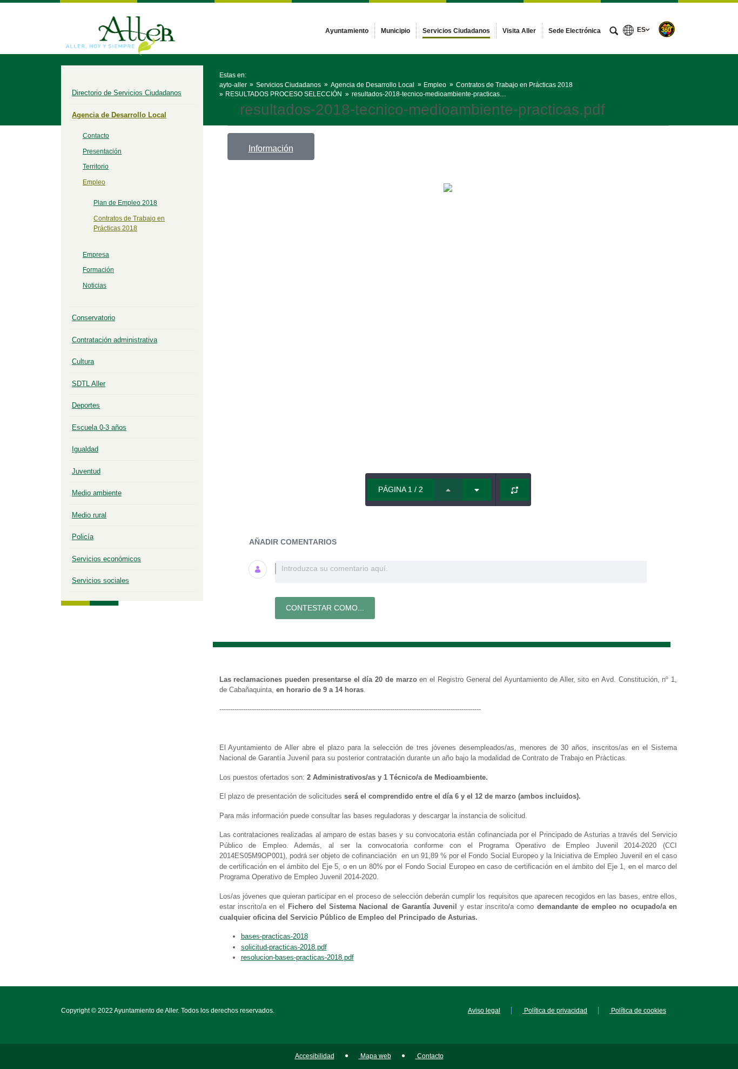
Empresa (96, 254)
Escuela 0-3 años (99, 427)
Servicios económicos (106, 559)
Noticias (94, 285)
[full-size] (514, 490)
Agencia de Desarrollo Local (119, 115)
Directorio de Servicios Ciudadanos (127, 93)
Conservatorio (93, 318)
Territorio (96, 166)
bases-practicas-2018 (274, 936)
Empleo (94, 182)
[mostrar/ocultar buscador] (614, 32)
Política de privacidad (554, 1010)
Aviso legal (484, 1010)
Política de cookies (637, 1010)
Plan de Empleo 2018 (125, 203)
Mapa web (375, 1056)
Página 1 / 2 (400, 489)
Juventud (86, 471)
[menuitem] (347, 31)
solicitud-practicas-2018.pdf (284, 947)
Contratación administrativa (114, 340)
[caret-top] (448, 490)
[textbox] (461, 572)
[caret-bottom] (476, 490)
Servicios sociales (100, 580)
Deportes (86, 405)
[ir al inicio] (695, 1004)
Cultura (83, 361)
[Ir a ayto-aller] (120, 28)
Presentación (102, 151)
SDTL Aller (88, 384)
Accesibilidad (314, 1056)
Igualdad (85, 449)
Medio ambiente (97, 493)
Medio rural (89, 515)
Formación (98, 270)
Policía (82, 537)
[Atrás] (232, 109)
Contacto (96, 136)
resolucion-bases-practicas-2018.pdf (297, 957)
